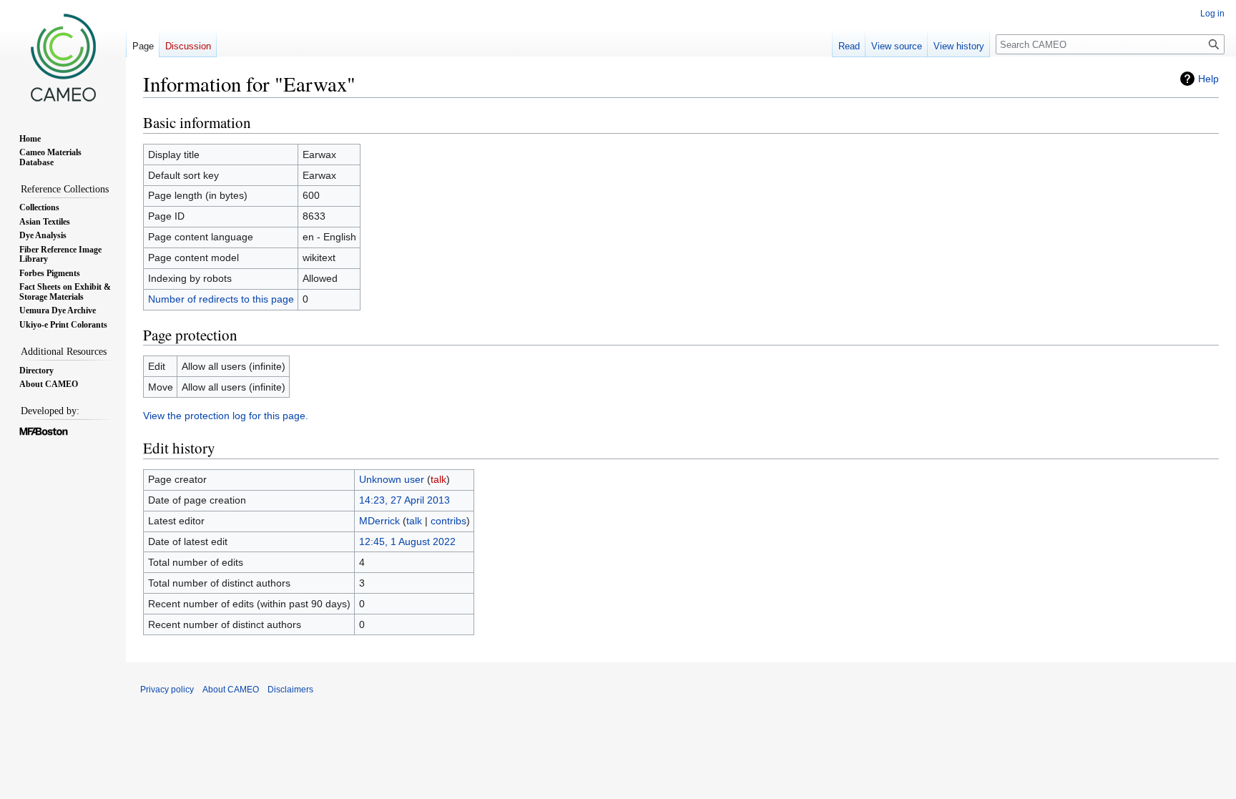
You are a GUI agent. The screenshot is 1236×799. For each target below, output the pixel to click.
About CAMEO (230, 690)
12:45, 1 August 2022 (407, 541)
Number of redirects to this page (221, 299)
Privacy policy (167, 690)
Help (1208, 78)
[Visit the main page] (63, 57)
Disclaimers (290, 690)
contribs (448, 520)
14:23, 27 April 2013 (404, 500)
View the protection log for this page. (225, 415)
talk (438, 479)
